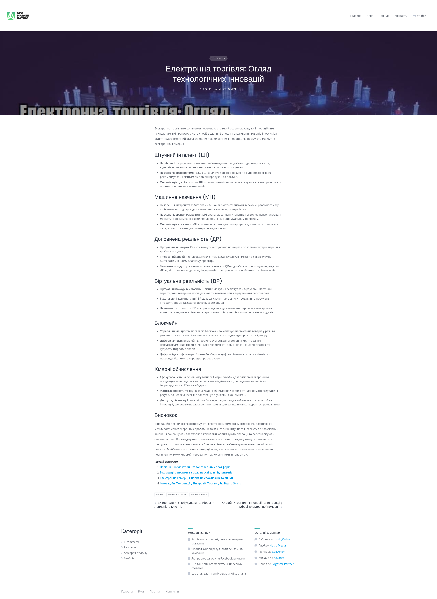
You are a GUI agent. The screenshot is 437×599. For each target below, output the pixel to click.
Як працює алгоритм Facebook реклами (218, 558)
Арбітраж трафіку (135, 553)
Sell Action (278, 552)
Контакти (400, 16)
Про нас (383, 16)
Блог (370, 16)
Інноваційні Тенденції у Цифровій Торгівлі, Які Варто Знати (201, 483)
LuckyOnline (283, 539)
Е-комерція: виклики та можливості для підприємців (196, 472)
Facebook (130, 547)
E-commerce (218, 58)
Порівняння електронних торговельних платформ (195, 467)
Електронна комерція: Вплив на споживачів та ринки (196, 478)
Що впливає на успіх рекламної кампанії (219, 573)
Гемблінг (130, 558)
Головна (355, 16)
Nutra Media (278, 545)
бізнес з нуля (199, 494)
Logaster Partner (283, 564)
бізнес (160, 494)
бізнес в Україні (177, 494)
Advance (279, 558)
